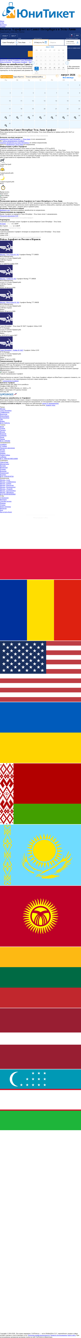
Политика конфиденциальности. (39, 1335)
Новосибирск (4, 416)
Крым (2, 426)
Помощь (3, 503)
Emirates (2, 453)
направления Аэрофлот (11, 381)
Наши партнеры (5, 506)
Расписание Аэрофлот (19, 62)
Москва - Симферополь (8, 482)
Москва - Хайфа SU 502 (8, 279)
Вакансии (3, 508)
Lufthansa (3, 457)
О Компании (4, 498)
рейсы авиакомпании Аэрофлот (13, 141)
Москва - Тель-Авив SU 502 (9, 254)
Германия (3, 435)
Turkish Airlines (5, 455)
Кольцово (3, 471)
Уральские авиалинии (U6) (9, 216)
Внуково (3, 466)
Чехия (2, 437)
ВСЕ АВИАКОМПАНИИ (9, 458)
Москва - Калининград (8, 487)
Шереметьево (4, 464)
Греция (2, 439)
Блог (1, 510)
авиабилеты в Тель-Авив (14, 144)
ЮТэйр (2, 450)
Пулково (3, 224)
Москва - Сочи (5, 480)
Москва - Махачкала (7, 492)
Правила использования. (58, 1335)
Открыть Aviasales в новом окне (69, 48)
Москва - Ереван (5, 483)
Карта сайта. (72, 1335)
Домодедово (4, 462)
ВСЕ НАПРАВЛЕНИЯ (8, 494)
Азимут (2, 451)
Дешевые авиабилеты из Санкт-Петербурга (14, 143)
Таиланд (3, 430)
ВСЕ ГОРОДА (5, 423)
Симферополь (4, 412)
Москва (2, 409)
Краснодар (3, 414)
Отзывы (2, 26)
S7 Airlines (3, 446)
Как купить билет (6, 512)
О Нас (2, 23)
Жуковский (4, 467)
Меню (2, 21)
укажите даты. (50, 405)
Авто (13, 36)
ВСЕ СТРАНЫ (5, 441)
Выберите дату (5, 210)
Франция (3, 434)
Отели (4, 36)
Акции (31, 62)
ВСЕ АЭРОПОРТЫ (7, 476)
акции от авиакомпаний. (50, 403)
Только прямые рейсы (34, 77)
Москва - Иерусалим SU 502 (9, 302)
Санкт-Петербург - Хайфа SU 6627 (11, 350)
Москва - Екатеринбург (8, 490)
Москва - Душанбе (6, 489)
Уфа (1, 419)
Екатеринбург (4, 418)
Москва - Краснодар (7, 485)
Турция (2, 428)
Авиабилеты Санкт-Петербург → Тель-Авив (15, 139)
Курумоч (3, 474)
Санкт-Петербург (6, 410)
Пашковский (4, 473)
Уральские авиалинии (7, 448)
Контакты (3, 25)
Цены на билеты (5, 62)
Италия (2, 432)
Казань (2, 421)
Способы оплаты (5, 501)
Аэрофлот (3, 444)
